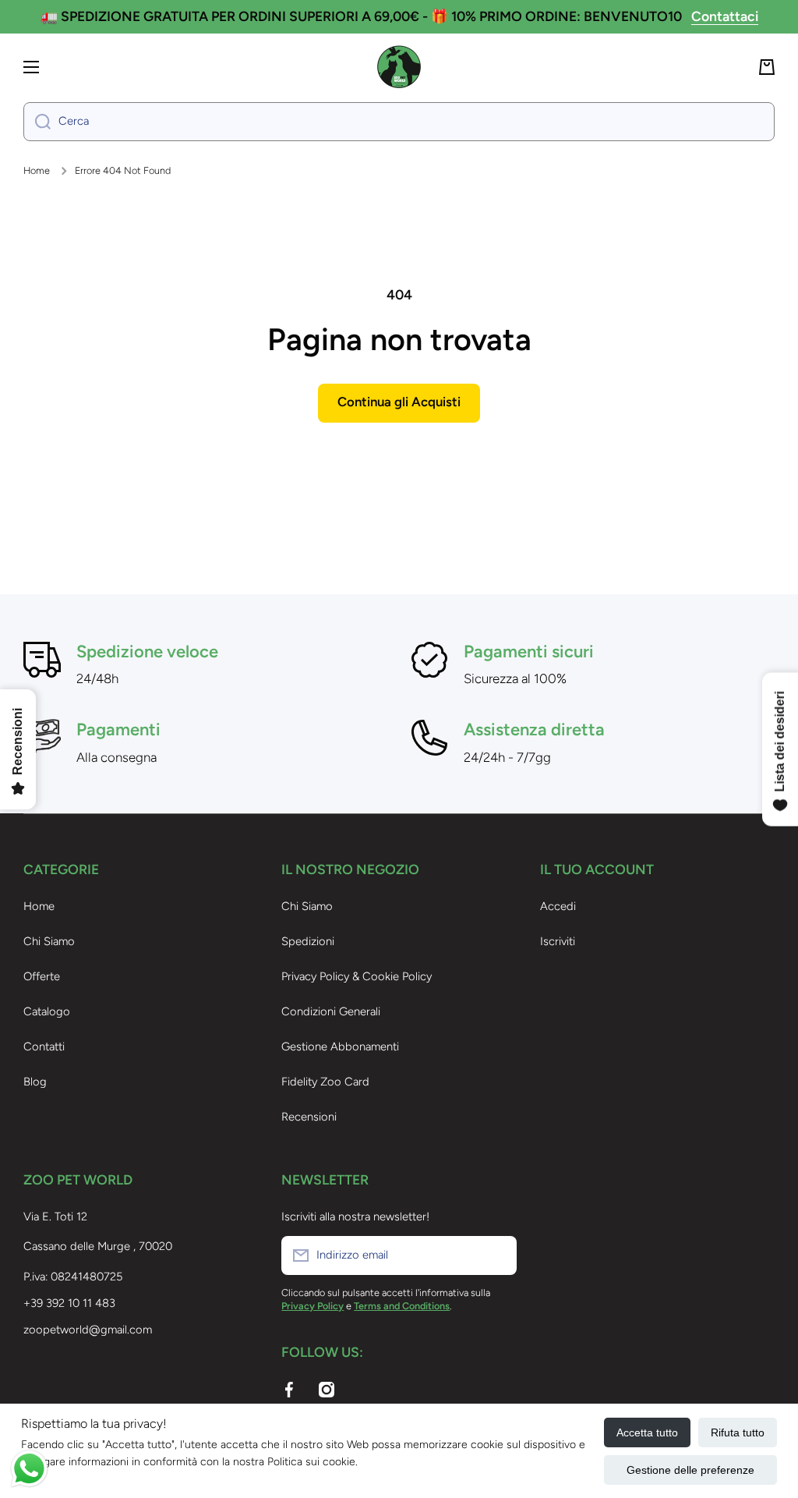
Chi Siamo (49, 941)
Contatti (44, 1046)
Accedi (558, 906)
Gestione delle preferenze (690, 1470)
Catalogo (46, 1011)
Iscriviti (557, 941)
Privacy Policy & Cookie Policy (356, 976)
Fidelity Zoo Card (325, 1082)
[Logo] (399, 67)
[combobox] (399, 121)
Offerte (41, 976)
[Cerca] (37, 121)
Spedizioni (307, 941)
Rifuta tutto (737, 1432)
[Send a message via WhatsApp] (29, 1468)
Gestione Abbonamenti (340, 1046)
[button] (767, 67)
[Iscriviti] (497, 1255)
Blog (35, 1082)
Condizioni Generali (330, 1011)
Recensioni (309, 1117)
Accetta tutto (647, 1432)
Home (36, 170)
